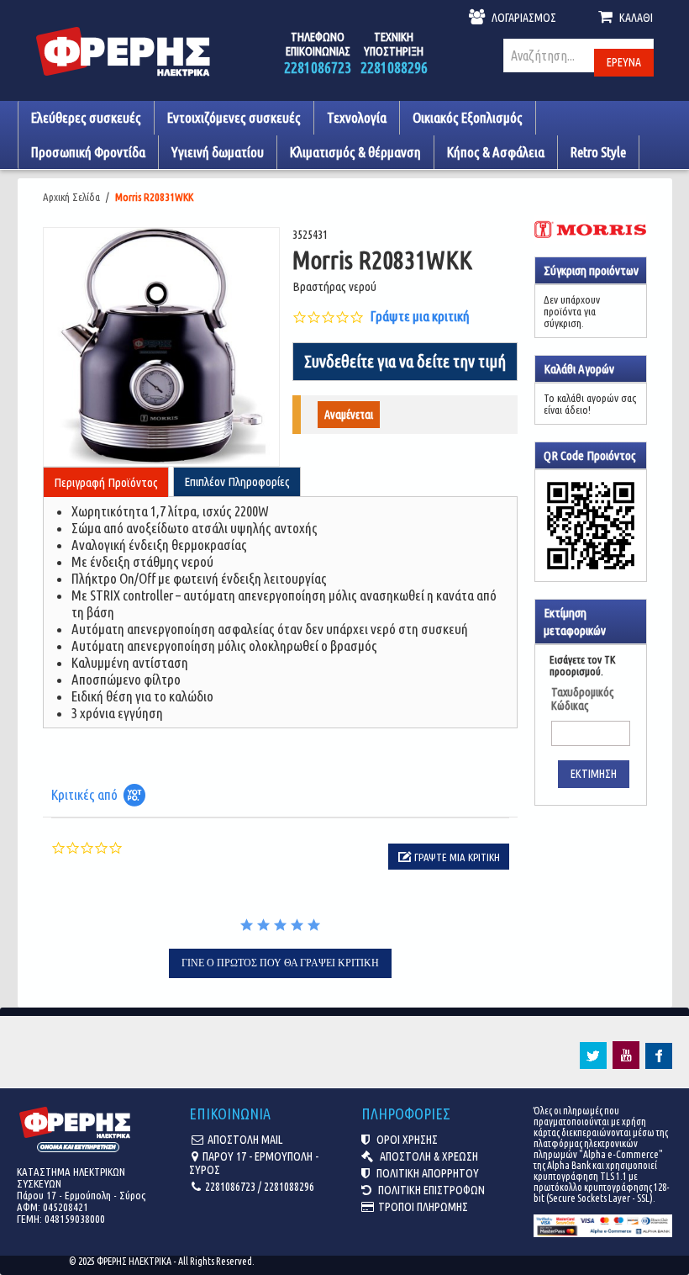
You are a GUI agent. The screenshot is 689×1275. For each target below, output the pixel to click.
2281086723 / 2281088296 (259, 1186)
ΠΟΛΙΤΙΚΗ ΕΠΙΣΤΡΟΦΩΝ (430, 1190)
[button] (448, 857)
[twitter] (593, 1065)
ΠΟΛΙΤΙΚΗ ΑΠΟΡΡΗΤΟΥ (426, 1173)
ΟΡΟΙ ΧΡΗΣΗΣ (406, 1139)
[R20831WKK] (162, 347)
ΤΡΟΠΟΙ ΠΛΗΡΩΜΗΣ (423, 1207)
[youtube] (626, 1065)
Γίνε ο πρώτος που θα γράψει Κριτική (280, 963)
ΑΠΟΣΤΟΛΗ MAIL (245, 1139)
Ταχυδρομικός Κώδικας (582, 698)
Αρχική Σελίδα (71, 197)
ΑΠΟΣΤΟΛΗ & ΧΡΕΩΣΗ (427, 1156)
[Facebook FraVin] (658, 1065)
